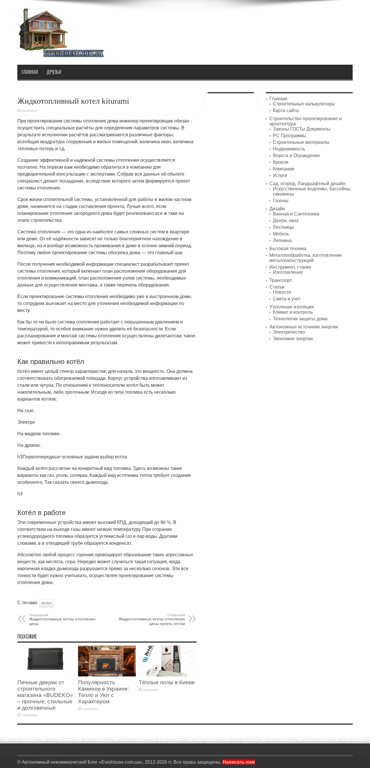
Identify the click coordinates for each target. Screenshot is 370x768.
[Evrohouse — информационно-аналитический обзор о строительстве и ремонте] (60, 53)
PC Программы (289, 135)
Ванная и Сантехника (296, 213)
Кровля (280, 162)
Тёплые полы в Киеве (167, 682)
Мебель (281, 233)
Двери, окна (286, 220)
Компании (283, 168)
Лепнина (282, 240)
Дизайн (277, 208)
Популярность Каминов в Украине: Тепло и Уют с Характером (103, 691)
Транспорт (280, 280)
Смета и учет (286, 298)
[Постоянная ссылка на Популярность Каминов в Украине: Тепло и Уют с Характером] (107, 674)
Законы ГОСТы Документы (301, 129)
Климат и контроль (293, 312)
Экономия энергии (293, 338)
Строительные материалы (301, 142)
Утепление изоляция (291, 306)
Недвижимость (289, 148)
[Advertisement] (247, 23)
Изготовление (288, 272)
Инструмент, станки (290, 267)
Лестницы (283, 227)
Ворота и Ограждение (296, 155)
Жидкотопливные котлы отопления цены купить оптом (152, 619)
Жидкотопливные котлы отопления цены (62, 619)
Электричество (289, 332)
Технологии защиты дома (300, 318)
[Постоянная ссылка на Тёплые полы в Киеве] (168, 674)
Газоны (280, 200)
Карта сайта (286, 110)
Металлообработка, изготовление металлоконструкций (305, 258)
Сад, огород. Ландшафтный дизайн (307, 183)
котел (46, 603)
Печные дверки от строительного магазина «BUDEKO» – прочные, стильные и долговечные (45, 695)
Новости (282, 292)
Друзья (54, 71)
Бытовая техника (287, 248)
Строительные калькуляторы (304, 103)
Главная (29, 71)
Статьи (276, 286)
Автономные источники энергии (303, 326)
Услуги (280, 175)
